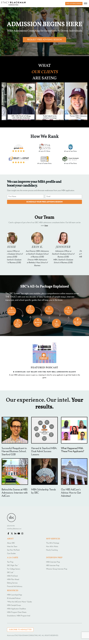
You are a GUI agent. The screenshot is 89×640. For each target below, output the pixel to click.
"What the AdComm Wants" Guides (19, 602)
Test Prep (10, 562)
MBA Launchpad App (14, 595)
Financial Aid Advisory (14, 586)
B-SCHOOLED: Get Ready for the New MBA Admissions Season (44, 372)
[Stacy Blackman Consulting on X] (12, 534)
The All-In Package (52, 543)
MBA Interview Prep (53, 562)
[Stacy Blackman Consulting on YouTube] (18, 534)
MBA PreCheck (12, 576)
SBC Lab (10, 572)
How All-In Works (52, 546)
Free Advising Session (74, 3)
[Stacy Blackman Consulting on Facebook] (8, 534)
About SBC (11, 543)
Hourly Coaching (52, 550)
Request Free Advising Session (44, 40)
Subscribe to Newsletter (20, 630)
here (46, 225)
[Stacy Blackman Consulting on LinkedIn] (15, 534)
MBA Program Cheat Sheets (16, 612)
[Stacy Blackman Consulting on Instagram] (22, 534)
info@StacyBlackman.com (14, 528)
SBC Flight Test (13, 565)
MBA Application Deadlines (16, 609)
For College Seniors (13, 569)
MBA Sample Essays (14, 605)
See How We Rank (13, 550)
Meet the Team (12, 546)
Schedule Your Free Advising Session (44, 202)
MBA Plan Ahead (13, 579)
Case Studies (11, 553)
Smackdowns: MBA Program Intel (18, 616)
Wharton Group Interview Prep (56, 569)
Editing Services (12, 583)
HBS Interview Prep (52, 565)
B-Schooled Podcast (14, 598)
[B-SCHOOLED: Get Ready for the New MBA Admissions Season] (44, 353)
